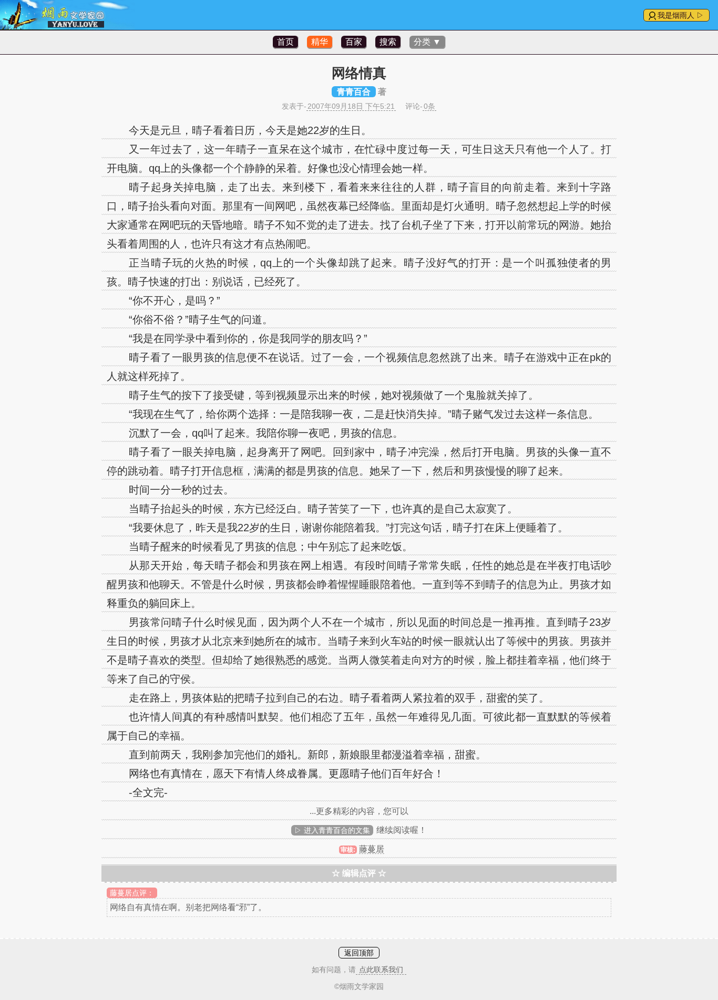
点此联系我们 (381, 969)
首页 (285, 41)
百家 (353, 41)
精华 (319, 41)
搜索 (387, 41)
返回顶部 (359, 953)
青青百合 (354, 91)
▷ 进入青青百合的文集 (332, 830)
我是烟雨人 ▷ (681, 15)
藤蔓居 (371, 848)
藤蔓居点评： (132, 893)
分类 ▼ (427, 41)
